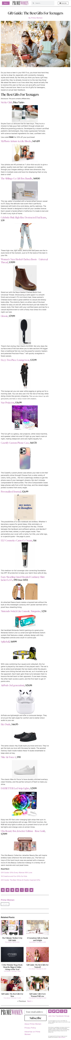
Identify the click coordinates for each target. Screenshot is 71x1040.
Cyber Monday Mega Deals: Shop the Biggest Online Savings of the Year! (12, 967)
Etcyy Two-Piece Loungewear (15, 360)
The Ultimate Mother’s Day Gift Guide (12, 939)
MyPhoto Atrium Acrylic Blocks (16, 141)
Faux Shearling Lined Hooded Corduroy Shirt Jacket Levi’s (23, 578)
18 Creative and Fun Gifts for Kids (14, 876)
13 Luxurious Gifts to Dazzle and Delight (37, 939)
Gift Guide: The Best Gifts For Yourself (37, 965)
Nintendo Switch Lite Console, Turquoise (21, 611)
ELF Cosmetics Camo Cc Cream (16, 540)
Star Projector (7, 402)
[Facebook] (50, 1011)
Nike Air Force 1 (8, 757)
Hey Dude (5, 724)
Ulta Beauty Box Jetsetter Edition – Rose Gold (23, 831)
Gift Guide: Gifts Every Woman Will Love (16, 873)
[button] (3, 890)
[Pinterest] (65, 1011)
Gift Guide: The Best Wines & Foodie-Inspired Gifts (20, 880)
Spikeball (5, 641)
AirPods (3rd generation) (12, 685)
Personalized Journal (11, 491)
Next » (30, 1001)
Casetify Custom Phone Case (15, 442)
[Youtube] (57, 1011)
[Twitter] (54, 1011)
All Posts (5, 904)
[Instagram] (61, 1011)
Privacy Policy (30, 1028)
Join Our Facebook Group (58, 1016)
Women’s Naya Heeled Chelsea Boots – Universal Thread (24, 261)
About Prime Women (33, 1024)
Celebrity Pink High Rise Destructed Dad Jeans (23, 217)
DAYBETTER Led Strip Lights (15, 788)
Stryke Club (6, 102)
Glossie (4, 316)
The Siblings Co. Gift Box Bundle (16, 178)
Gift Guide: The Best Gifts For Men (12, 994)
